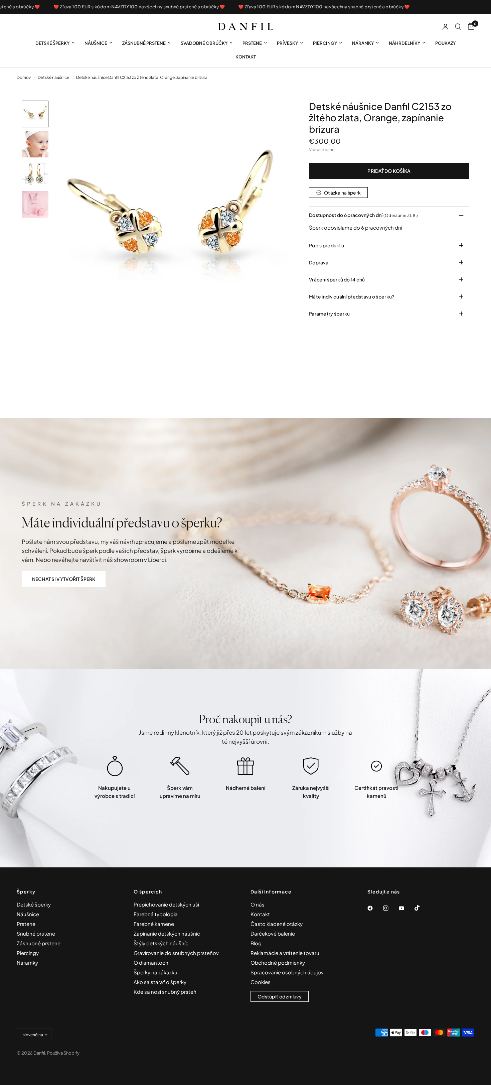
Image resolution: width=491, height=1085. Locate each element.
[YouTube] (406, 908)
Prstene (252, 43)
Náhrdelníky (404, 43)
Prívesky (287, 43)
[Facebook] (374, 908)
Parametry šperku (329, 314)
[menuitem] (54, 43)
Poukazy (445, 43)
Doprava (318, 262)
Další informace (271, 891)
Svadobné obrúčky (204, 43)
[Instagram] (390, 908)
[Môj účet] (445, 26)
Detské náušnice (53, 77)
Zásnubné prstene (144, 43)
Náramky (363, 43)
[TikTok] (422, 907)
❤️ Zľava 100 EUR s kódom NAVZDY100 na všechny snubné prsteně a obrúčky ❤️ (119, 7)
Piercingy (325, 43)
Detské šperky (52, 43)
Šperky (26, 891)
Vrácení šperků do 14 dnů (337, 279)
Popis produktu (326, 245)
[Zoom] (275, 114)
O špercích (148, 891)
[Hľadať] (458, 26)
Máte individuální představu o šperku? (351, 296)
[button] (64, 579)
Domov (24, 77)
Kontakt (245, 56)
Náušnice (96, 43)
